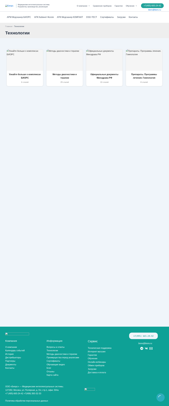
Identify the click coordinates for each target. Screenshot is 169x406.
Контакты (133, 17)
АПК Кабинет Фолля (44, 17)
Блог (49, 368)
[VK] (146, 348)
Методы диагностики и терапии (62, 354)
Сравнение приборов (102, 6)
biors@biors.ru (154, 10)
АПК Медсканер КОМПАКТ (70, 17)
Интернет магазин (96, 351)
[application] (88, 6)
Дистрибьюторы (13, 357)
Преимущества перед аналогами (63, 357)
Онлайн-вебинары (97, 362)
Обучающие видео (56, 364)
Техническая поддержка (99, 348)
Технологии (52, 350)
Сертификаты (107, 17)
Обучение (130, 6)
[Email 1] (150, 348)
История (9, 354)
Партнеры (10, 361)
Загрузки (121, 17)
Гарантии (119, 6)
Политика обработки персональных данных (26, 401)
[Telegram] (141, 348)
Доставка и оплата (97, 372)
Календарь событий (15, 350)
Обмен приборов (96, 365)
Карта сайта (52, 375)
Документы (10, 364)
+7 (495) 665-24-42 (14, 393)
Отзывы (50, 371)
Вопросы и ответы (56, 347)
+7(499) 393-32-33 (32, 393)
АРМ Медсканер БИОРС (19, 17)
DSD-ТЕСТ (91, 17)
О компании (82, 6)
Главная (8, 26)
